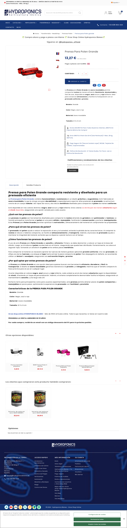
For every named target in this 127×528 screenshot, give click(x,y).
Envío (56, 461)
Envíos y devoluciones (62, 479)
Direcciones (79, 469)
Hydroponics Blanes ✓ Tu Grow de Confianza (63, 470)
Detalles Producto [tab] (33, 185)
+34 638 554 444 (13, 479)
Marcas (57, 496)
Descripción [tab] (14, 185)
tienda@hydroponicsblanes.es (18, 476)
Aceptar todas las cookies (97, 524)
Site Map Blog (59, 498)
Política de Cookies (61, 476)
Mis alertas (79, 474)
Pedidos (78, 464)
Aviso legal (58, 464)
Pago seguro (59, 474)
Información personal (82, 461)
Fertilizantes (39, 476)
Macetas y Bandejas (42, 482)
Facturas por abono (82, 466)
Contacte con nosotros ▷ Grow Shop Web (63, 483)
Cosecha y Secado (41, 471)
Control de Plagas (41, 474)
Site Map (58, 493)
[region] (63, 519)
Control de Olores (41, 487)
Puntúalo (72, 170)
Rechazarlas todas (97, 519)
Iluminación (38, 479)
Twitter (99, 85)
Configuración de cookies (97, 514)
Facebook (94, 85)
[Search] (80, 13)
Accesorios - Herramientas (39, 462)
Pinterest (104, 85)
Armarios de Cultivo (41, 466)
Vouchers (78, 472)
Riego (37, 485)
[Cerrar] (124, 519)
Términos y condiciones (63, 466)
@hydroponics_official (69, 42)
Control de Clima (40, 468)
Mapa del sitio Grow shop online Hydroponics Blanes (63, 488)
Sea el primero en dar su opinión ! (20, 433)
